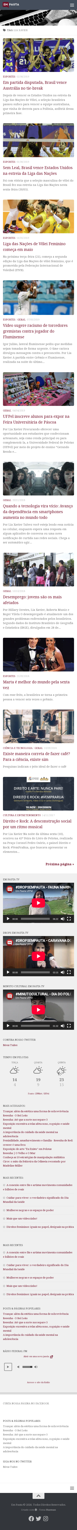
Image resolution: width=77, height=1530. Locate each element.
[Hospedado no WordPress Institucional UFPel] (36, 1510)
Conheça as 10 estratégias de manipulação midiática (34, 1157)
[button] (8, 1367)
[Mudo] (63, 919)
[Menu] (72, 5)
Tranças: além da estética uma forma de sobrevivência (36, 1111)
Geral (21, 319)
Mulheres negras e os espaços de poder (30, 1210)
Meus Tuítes (10, 1045)
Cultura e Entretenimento (22, 815)
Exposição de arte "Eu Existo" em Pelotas (27, 1149)
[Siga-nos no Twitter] (38, 1518)
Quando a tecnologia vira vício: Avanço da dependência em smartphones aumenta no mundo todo (38, 512)
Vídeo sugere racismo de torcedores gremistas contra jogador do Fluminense (35, 331)
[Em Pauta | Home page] (14, 5)
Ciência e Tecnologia (18, 748)
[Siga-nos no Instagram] (45, 1518)
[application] (38, 903)
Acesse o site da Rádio (38, 1382)
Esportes (9, 76)
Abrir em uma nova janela (36, 1356)
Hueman (51, 1509)
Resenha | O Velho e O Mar (19, 1153)
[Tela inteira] (69, 919)
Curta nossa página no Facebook (26, 1403)
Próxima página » (60, 864)
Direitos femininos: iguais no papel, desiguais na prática (40, 1226)
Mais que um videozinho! (22, 1218)
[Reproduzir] (8, 919)
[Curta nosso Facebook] (31, 1518)
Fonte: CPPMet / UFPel (38, 1093)
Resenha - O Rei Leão (15, 1115)
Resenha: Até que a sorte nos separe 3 (25, 1119)
